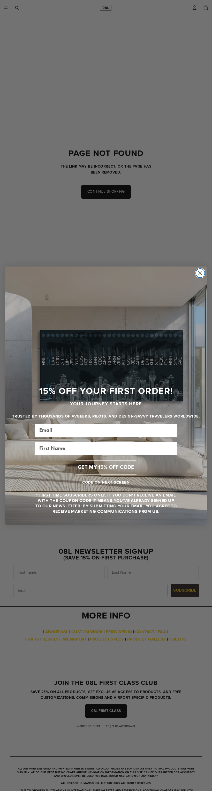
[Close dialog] (200, 273)
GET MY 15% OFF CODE (106, 467)
